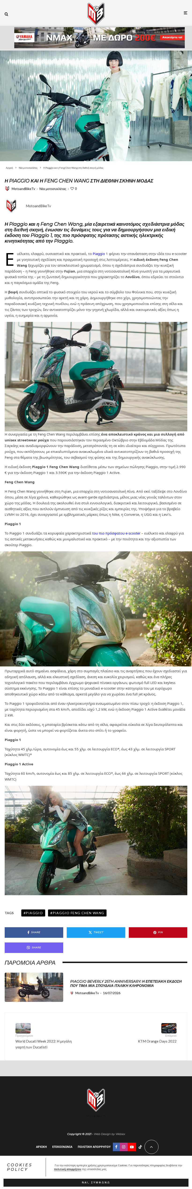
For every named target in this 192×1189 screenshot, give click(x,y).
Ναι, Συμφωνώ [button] (96, 1182)
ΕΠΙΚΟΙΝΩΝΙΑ (62, 1147)
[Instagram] (124, 1147)
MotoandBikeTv (23, 189)
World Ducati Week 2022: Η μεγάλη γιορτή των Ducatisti (43, 1041)
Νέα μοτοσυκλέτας (52, 189)
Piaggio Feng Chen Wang (78, 913)
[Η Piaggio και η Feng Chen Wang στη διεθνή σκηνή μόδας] (96, 105)
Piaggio (99, 253)
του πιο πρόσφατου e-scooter (116, 533)
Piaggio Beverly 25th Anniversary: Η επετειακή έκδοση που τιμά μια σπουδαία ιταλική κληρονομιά (126, 983)
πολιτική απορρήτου (67, 1169)
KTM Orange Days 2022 (157, 1038)
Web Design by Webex (109, 1134)
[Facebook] (116, 1147)
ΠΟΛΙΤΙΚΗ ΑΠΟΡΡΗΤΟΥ (94, 1147)
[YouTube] (132, 1147)
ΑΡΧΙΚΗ (41, 1147)
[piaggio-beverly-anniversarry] (34, 987)
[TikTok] (140, 1147)
